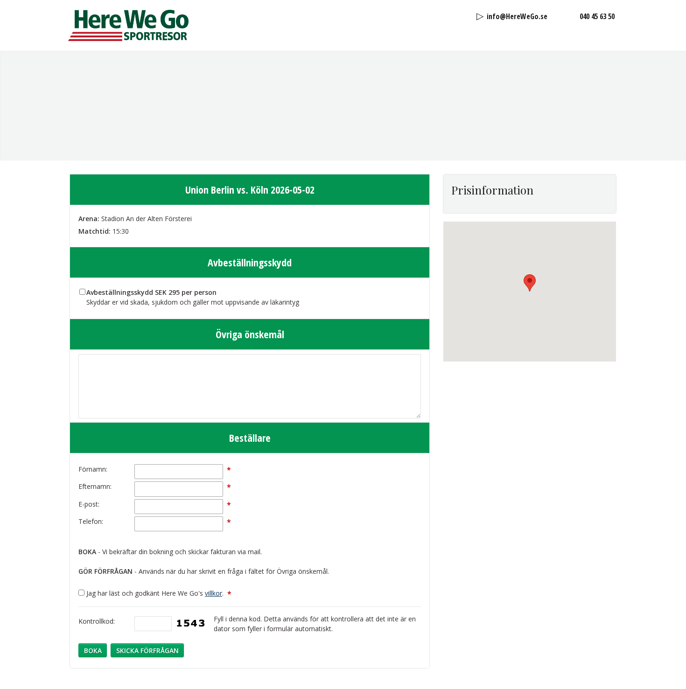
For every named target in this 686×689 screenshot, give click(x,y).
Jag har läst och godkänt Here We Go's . (158, 593)
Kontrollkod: (96, 621)
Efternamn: (95, 486)
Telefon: (90, 521)
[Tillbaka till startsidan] (128, 25)
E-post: (88, 504)
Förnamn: (92, 469)
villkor (213, 593)
